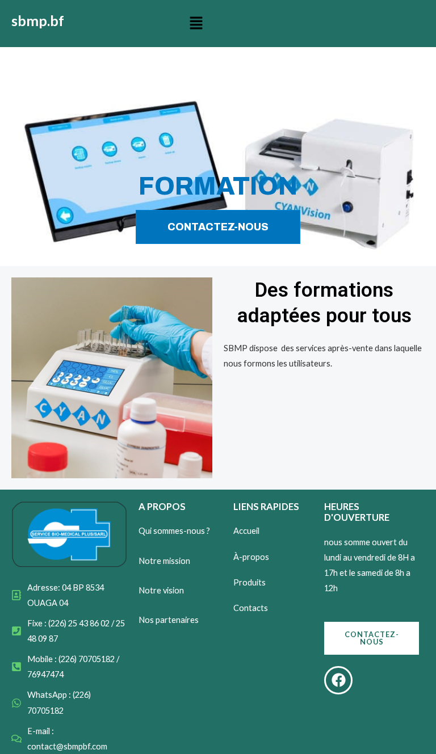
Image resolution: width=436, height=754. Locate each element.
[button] (196, 23)
